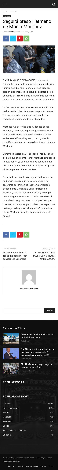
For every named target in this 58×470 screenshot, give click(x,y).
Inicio (5, 11)
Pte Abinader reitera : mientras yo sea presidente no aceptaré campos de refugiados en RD (37, 352)
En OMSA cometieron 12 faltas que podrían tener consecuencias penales (15, 255)
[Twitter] (13, 38)
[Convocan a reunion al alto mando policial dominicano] (11, 338)
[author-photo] (29, 284)
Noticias (13, 11)
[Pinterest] (20, 38)
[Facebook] (6, 38)
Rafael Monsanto (13, 32)
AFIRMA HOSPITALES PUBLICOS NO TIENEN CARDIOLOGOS (44, 255)
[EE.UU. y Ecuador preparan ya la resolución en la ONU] (11, 368)
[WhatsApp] (26, 38)
